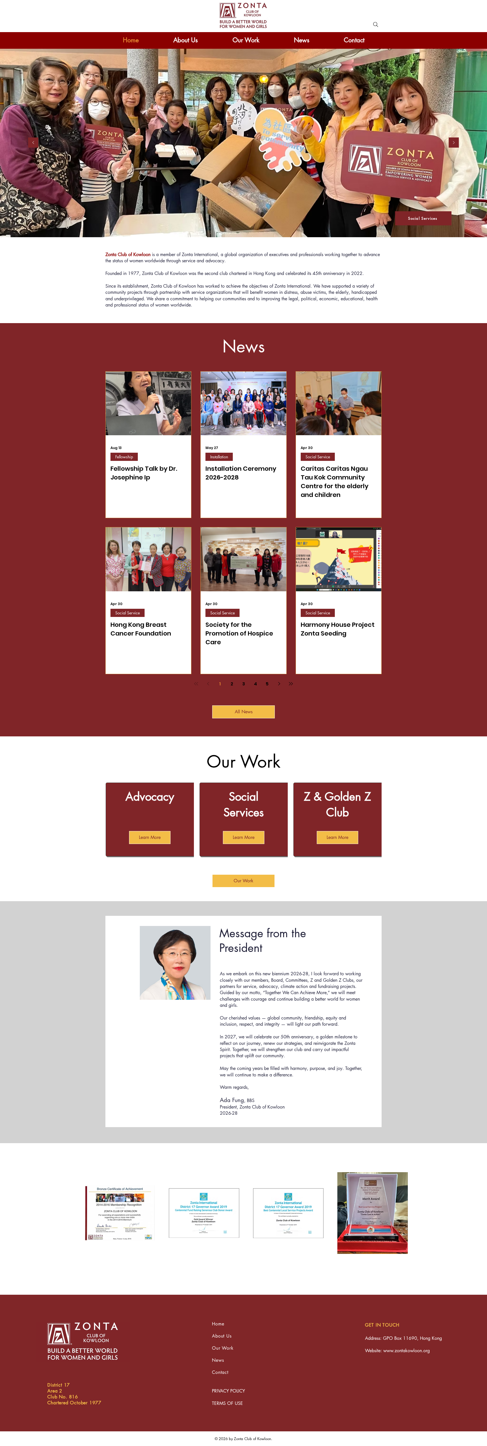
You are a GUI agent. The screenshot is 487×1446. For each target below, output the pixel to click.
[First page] (196, 684)
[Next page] (279, 684)
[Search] (376, 24)
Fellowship (124, 456)
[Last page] (291, 684)
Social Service (318, 456)
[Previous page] (208, 684)
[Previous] (33, 142)
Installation (219, 456)
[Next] (454, 142)
